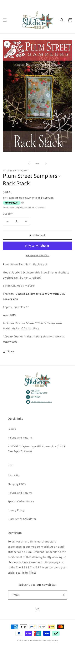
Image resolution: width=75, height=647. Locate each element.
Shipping (20, 207)
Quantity (7, 213)
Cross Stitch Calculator (22, 519)
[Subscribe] (63, 595)
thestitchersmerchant (32, 640)
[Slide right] (46, 163)
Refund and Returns (20, 437)
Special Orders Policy (21, 501)
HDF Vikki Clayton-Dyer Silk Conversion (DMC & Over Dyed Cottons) (37, 449)
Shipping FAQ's (17, 484)
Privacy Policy (16, 510)
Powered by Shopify (50, 640)
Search (12, 429)
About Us (13, 475)
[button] (5, 20)
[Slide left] (29, 163)
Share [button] (10, 351)
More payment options (37, 255)
